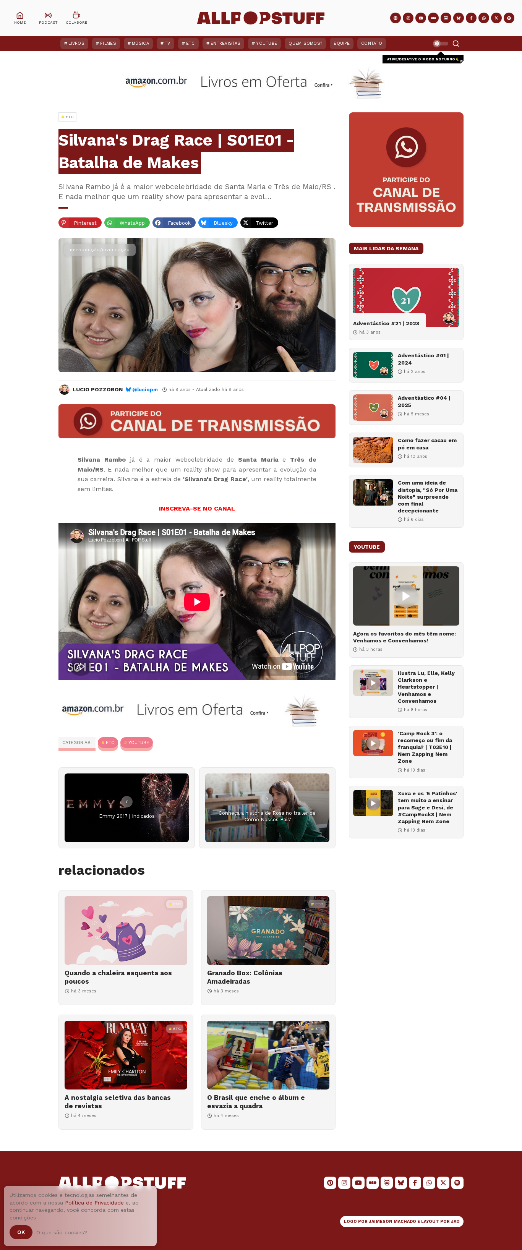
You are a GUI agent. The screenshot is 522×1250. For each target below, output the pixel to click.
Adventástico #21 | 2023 (386, 323)
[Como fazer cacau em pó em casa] (373, 450)
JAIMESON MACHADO (392, 1221)
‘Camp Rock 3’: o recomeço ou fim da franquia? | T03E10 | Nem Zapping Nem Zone (425, 747)
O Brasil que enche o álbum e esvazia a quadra (256, 1102)
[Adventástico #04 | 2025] (373, 407)
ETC (190, 43)
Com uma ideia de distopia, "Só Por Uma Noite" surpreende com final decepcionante (427, 497)
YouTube (266, 43)
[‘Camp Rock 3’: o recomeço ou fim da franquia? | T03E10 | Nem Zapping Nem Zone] (373, 743)
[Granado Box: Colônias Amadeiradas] (268, 930)
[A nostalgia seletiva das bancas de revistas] (126, 1055)
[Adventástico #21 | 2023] (406, 297)
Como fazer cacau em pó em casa (427, 443)
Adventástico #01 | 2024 (423, 358)
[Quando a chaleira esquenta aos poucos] (126, 930)
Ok (21, 1232)
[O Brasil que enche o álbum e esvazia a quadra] (268, 1055)
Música (140, 43)
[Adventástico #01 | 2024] (373, 365)
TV (167, 43)
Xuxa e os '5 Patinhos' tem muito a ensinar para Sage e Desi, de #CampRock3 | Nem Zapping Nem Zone (427, 807)
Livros (76, 43)
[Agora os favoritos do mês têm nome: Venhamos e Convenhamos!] (406, 596)
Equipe (342, 43)
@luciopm (145, 389)
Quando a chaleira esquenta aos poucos (118, 977)
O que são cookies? (62, 1232)
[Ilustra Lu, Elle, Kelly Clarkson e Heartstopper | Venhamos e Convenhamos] (373, 683)
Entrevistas (225, 43)
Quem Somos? (305, 43)
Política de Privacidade (94, 1203)
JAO (455, 1221)
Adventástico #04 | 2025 (424, 401)
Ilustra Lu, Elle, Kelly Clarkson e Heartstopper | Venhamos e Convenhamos (426, 687)
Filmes (108, 43)
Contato (371, 43)
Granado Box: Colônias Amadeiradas (244, 977)
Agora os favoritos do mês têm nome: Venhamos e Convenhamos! (404, 637)
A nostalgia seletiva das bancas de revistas (118, 1102)
